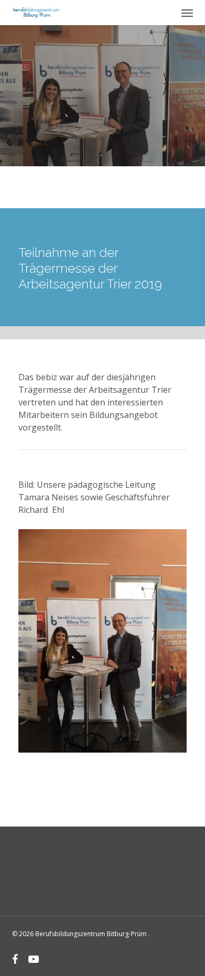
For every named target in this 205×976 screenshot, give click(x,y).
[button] (187, 12)
